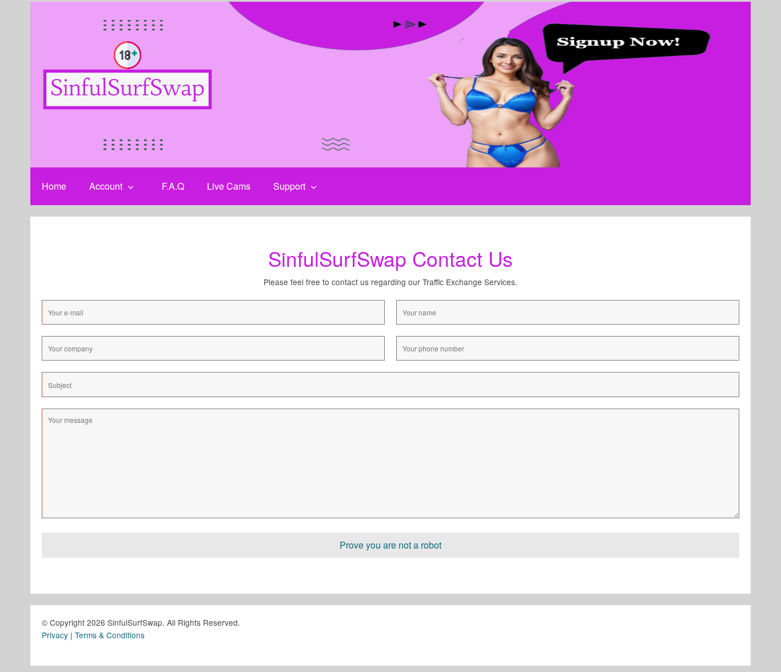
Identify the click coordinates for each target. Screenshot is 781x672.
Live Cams (228, 186)
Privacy (55, 635)
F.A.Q (173, 186)
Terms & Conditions (110, 635)
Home (54, 186)
